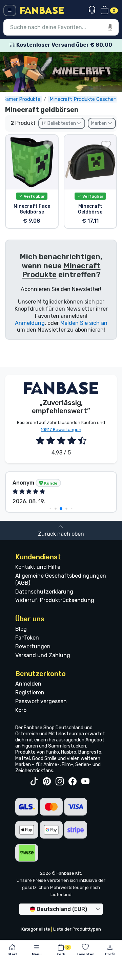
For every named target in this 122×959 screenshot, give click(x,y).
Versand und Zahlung (42, 655)
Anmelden (28, 684)
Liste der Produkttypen (77, 929)
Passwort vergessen (41, 701)
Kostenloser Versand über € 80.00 (63, 45)
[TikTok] (34, 781)
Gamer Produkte (21, 99)
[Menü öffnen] (9, 10)
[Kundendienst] (93, 10)
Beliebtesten (61, 123)
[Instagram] (60, 781)
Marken (99, 123)
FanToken (27, 637)
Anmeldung (30, 323)
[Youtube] (85, 781)
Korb (20, 710)
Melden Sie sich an (83, 323)
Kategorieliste (35, 929)
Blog (21, 629)
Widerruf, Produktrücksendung (54, 600)
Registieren (29, 692)
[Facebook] (72, 781)
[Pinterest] (47, 781)
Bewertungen (32, 646)
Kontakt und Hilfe (37, 567)
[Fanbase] (42, 10)
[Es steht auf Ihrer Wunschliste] (48, 145)
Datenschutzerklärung (44, 591)
